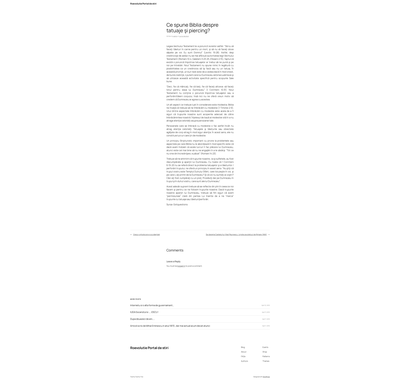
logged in (181, 266)
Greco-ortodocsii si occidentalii (146, 234)
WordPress (266, 377)
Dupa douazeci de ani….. (142, 319)
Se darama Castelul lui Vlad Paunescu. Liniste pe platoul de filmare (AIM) (236, 234)
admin (175, 36)
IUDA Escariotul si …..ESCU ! (144, 312)
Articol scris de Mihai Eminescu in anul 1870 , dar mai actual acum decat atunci (170, 326)
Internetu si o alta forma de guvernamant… (152, 305)
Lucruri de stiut (184, 36)
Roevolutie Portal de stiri (143, 3)
